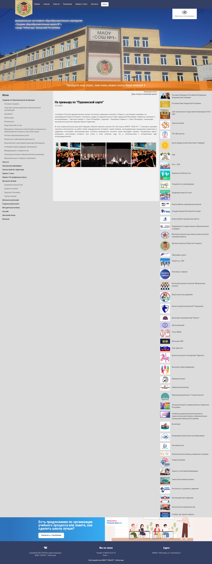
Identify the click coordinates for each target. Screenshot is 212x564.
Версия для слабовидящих (184, 16)
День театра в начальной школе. (144, 94)
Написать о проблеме (51, 535)
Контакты (94, 4)
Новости (56, 4)
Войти (105, 4)
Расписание (67, 4)
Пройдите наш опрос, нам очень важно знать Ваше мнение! (105, 85)
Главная (37, 4)
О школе (47, 4)
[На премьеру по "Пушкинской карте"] (68, 155)
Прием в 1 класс (81, 4)
